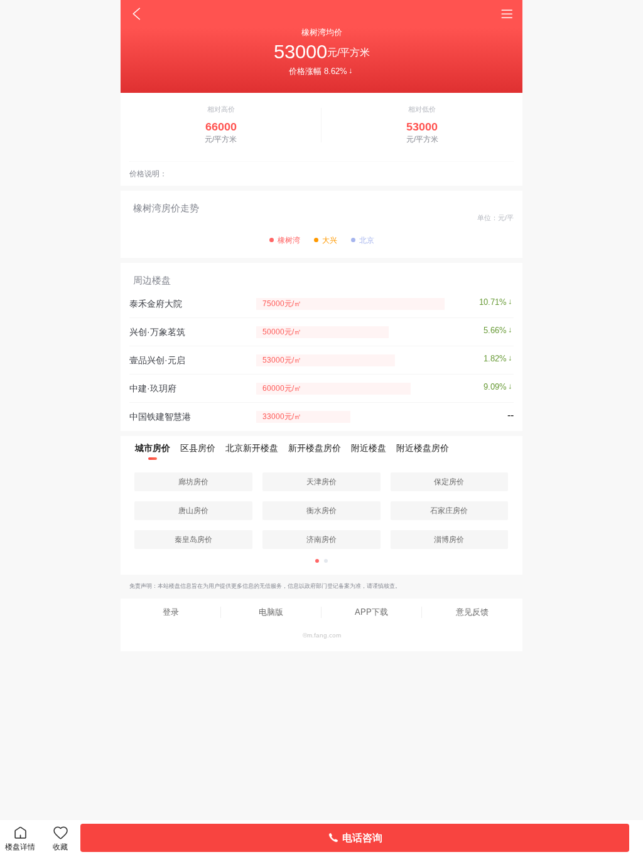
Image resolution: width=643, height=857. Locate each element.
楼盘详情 (20, 847)
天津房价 (321, 481)
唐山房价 (193, 510)
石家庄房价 (449, 510)
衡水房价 (321, 510)
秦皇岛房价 (193, 539)
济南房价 (321, 539)
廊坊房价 (193, 481)
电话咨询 (362, 838)
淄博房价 (449, 539)
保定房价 (449, 481)
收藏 (60, 847)
